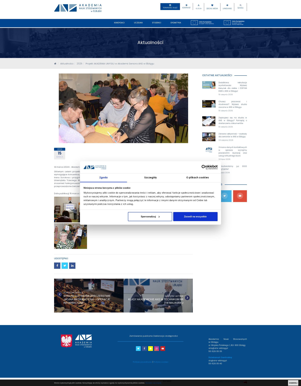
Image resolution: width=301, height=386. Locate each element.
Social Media (212, 8)
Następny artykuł (174, 296)
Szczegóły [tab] (150, 177)
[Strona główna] (55, 63)
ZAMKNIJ (293, 383)
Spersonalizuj (148, 216)
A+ (200, 8)
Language (227, 8)
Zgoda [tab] (103, 177)
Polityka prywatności (142, 362)
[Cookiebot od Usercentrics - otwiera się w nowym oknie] (204, 167)
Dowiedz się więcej (153, 383)
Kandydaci (119, 22)
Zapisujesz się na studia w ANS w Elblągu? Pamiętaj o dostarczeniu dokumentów (233, 120)
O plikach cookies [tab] (197, 177)
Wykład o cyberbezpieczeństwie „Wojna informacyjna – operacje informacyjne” (87, 299)
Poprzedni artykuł (73, 292)
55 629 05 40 (215, 363)
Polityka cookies (160, 362)
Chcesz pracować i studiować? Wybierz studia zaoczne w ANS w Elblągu (233, 104)
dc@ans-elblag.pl (218, 360)
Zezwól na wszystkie (195, 216)
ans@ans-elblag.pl (218, 348)
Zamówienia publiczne (141, 335)
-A (196, 8)
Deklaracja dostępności (165, 335)
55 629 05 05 (215, 351)
